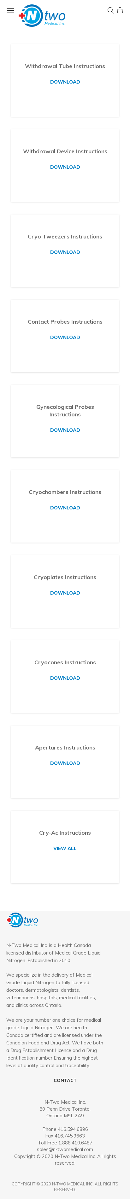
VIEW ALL (65, 848)
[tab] (55, 995)
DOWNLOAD (65, 82)
